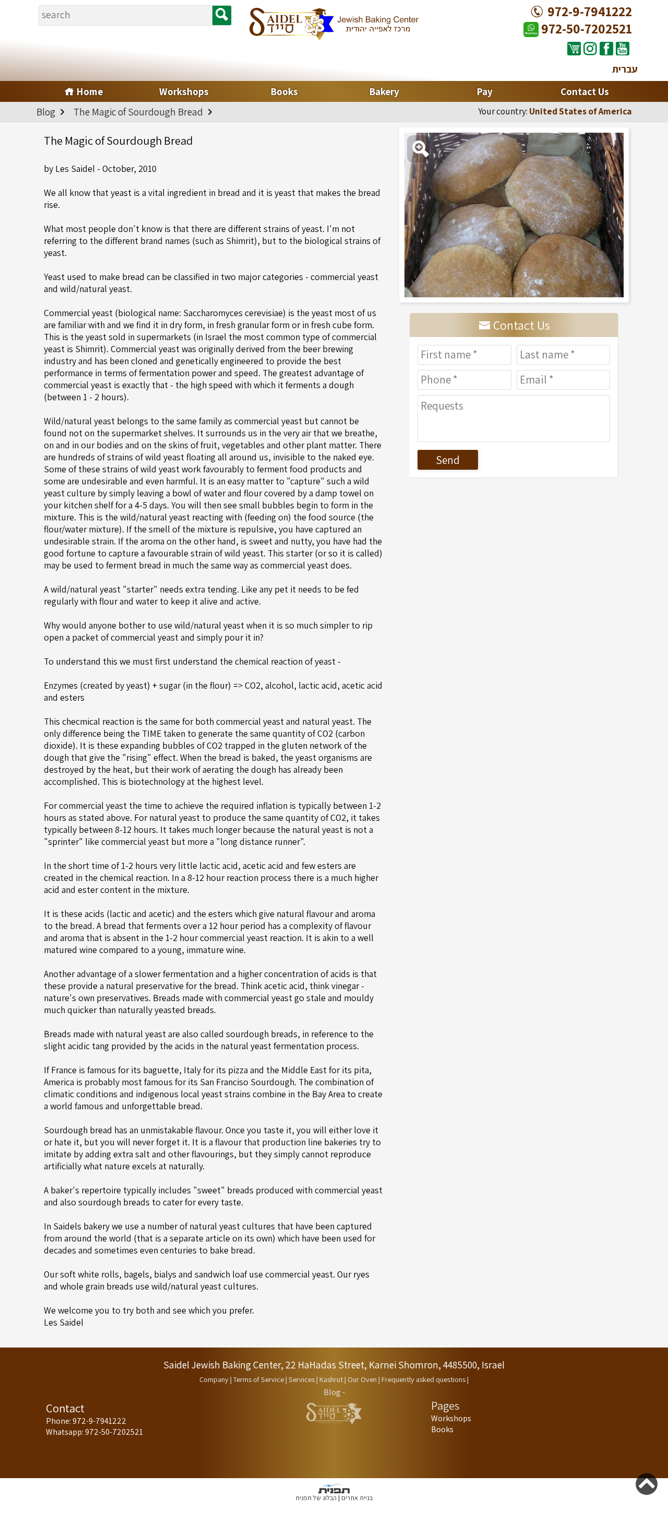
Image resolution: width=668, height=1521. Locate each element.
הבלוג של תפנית (316, 1497)
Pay (484, 91)
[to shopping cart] (574, 48)
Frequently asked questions (423, 1379)
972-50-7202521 (585, 28)
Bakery (384, 91)
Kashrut (331, 1379)
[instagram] (590, 48)
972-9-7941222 (589, 11)
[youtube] (622, 48)
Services (302, 1379)
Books (284, 91)
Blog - (334, 1392)
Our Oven (362, 1379)
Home (88, 91)
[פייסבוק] (606, 48)
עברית (625, 69)
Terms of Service (258, 1379)
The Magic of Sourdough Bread (139, 112)
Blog (47, 112)
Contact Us (584, 91)
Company (214, 1379)
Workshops (184, 91)
